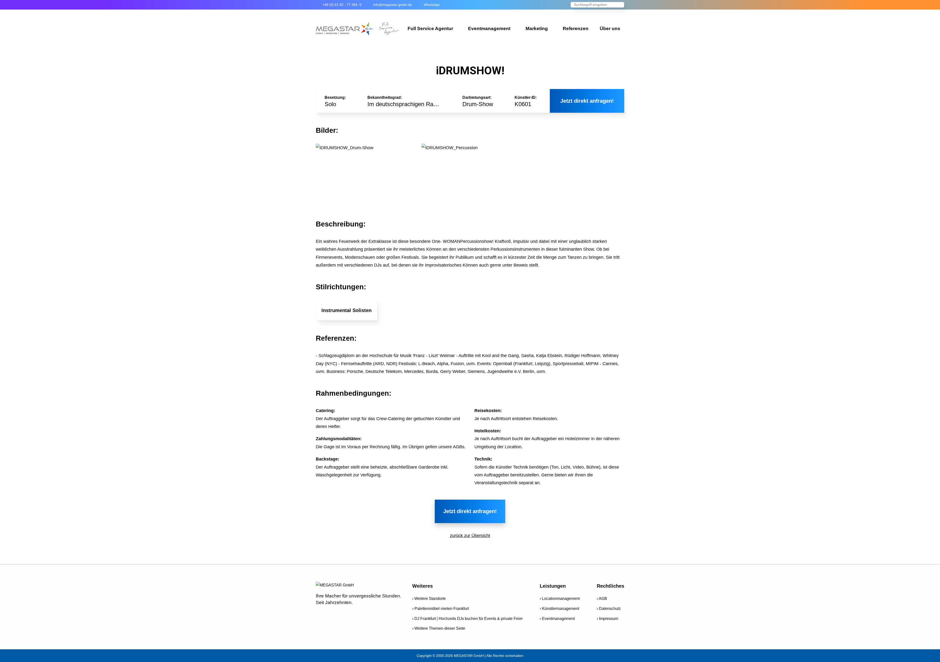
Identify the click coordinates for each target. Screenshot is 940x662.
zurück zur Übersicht (470, 535)
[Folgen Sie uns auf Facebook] (319, 613)
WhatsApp (432, 5)
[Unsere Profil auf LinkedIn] (361, 613)
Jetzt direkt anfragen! (587, 101)
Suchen (620, 5)
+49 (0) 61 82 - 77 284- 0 (342, 5)
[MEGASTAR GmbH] (357, 29)
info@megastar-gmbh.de (392, 5)
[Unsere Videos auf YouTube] (329, 613)
